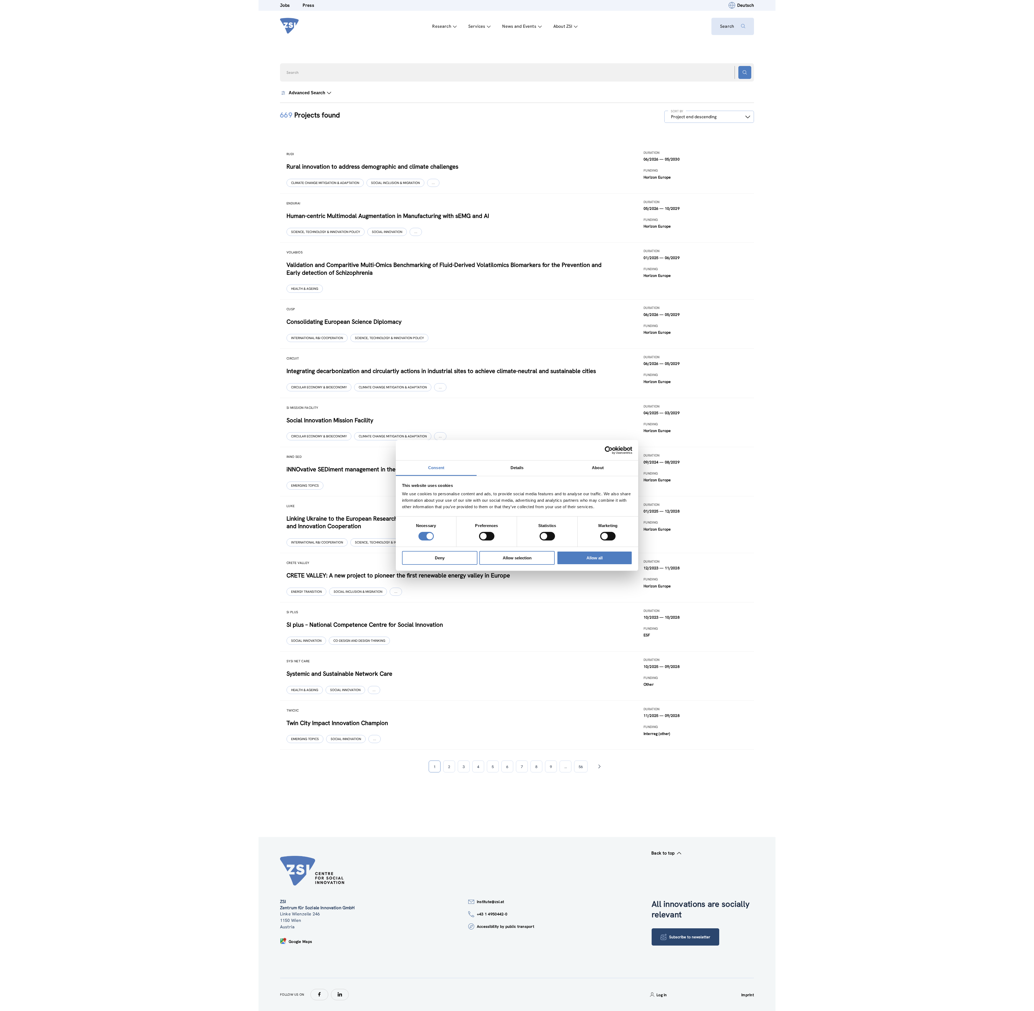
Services (476, 26)
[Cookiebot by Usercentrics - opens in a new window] (608, 450)
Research (441, 26)
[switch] (486, 536)
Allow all (594, 558)
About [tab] (598, 467)
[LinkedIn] (340, 994)
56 (581, 766)
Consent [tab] (436, 467)
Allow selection (517, 558)
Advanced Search (307, 92)
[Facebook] (319, 994)
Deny (440, 558)
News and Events (519, 26)
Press (308, 5)
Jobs (285, 5)
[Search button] (744, 72)
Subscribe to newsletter (689, 937)
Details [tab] (517, 467)
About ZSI (562, 26)
